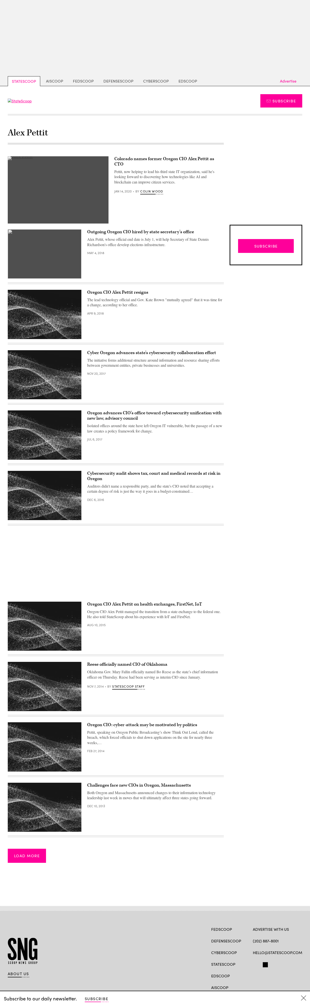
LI (272, 963)
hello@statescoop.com (277, 952)
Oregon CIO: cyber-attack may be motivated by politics (142, 725)
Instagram (283, 963)
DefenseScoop (118, 80)
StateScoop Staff (128, 686)
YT (291, 963)
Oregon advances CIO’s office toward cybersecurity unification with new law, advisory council (154, 415)
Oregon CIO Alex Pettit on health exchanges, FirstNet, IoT (144, 604)
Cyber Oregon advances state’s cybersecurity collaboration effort (151, 353)
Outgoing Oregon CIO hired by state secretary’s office (140, 232)
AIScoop (54, 80)
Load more (27, 855)
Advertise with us (271, 929)
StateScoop (24, 81)
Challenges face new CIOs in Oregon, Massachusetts (139, 785)
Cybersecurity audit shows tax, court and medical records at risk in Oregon (153, 476)
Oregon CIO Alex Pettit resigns (117, 292)
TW (264, 963)
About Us (18, 973)
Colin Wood (151, 191)
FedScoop (83, 80)
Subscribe (284, 100)
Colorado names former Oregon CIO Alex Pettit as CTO (164, 161)
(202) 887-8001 (266, 940)
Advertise (288, 81)
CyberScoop (156, 80)
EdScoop (187, 80)
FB (255, 963)
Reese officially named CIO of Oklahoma (127, 664)
